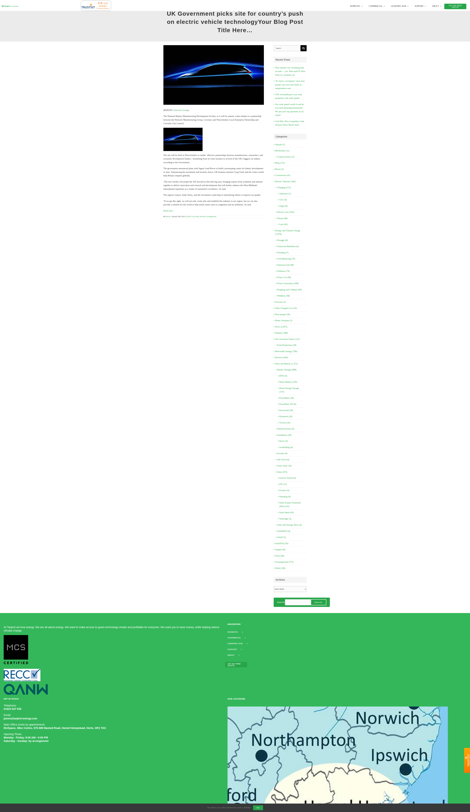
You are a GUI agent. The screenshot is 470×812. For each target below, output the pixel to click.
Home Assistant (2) (283, 320)
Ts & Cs (247, 808)
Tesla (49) (279, 556)
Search (281, 602)
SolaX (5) (281, 537)
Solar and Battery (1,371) (286, 363)
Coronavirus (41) (282, 175)
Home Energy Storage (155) (289, 390)
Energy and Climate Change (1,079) (287, 232)
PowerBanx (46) (286, 398)
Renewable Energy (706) (286, 351)
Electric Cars (190, 216)
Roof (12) (283, 441)
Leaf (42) (283, 224)
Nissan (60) (282, 218)
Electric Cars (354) (285, 212)
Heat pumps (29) (282, 314)
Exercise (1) (280, 302)
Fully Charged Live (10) (286, 308)
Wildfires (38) (283, 296)
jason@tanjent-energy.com (20, 718)
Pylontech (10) (285, 416)
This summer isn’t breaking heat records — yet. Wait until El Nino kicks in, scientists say (290, 71)
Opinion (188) (281, 333)
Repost (167, 216)
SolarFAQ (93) (281, 543)
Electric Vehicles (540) (285, 181)
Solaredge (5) (285, 518)
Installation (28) (284, 435)
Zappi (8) (283, 206)
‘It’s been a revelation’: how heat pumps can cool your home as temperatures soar (290, 84)
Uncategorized (211, 216)
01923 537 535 (12, 708)
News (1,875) (281, 326)
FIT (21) (283, 484)
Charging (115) (284, 187)
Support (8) (280, 549)
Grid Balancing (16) (286, 258)
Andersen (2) (285, 193)
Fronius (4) (284, 490)
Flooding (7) (282, 252)
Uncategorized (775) (284, 562)
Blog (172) (280, 163)
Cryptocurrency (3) (285, 157)
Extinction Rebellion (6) (288, 246)
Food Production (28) (286, 345)
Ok (258, 808)
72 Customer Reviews (102, 8)
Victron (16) (284, 422)
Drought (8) (282, 240)
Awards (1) (280, 144)
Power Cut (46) (284, 277)
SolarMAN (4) (283, 531)
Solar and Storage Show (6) (289, 525)
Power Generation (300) (288, 283)
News (197, 216)
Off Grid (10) (283, 459)
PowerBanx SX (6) (287, 404)
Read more (168, 210)
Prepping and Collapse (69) (289, 289)
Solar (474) (282, 472)
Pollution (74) (283, 271)
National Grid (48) (285, 265)
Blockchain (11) (282, 150)
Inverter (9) (282, 453)
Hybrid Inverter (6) (285, 429)
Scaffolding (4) (286, 447)
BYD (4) (283, 376)
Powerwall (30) (286, 410)
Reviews (203, 216)
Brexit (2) (279, 169)
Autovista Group (180, 110)
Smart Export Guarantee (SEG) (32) (290, 504)
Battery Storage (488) (286, 369)
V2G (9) (283, 199)
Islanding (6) (285, 496)
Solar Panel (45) (286, 512)
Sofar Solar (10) (284, 465)
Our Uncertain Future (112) (287, 339)
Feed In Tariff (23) (287, 478)
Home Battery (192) (288, 382)
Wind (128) (280, 568)
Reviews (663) (281, 357)
